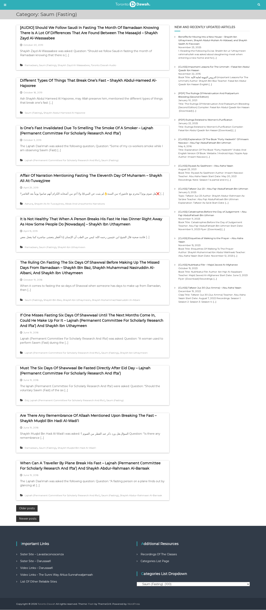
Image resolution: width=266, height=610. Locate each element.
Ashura (29, 203)
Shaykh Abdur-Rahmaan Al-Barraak (141, 495)
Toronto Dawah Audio (103, 65)
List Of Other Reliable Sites (38, 581)
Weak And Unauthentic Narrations (85, 203)
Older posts (27, 508)
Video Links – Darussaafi (36, 568)
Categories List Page (155, 561)
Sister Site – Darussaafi (35, 561)
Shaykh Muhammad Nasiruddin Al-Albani (116, 299)
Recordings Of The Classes (159, 554)
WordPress (133, 603)
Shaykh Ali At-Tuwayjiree (49, 203)
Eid (26, 400)
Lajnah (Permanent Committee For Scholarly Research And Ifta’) (62, 160)
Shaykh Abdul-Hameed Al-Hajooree (64, 112)
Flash (91, 603)
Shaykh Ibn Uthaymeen (71, 247)
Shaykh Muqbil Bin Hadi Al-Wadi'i (77, 447)
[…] (215, 57)
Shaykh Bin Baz (52, 299)
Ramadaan (31, 65)
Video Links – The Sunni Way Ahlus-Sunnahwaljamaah (56, 574)
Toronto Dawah (46, 603)
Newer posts (27, 518)
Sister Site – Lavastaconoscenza (42, 554)
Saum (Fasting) (47, 65)
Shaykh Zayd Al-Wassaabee (74, 65)
